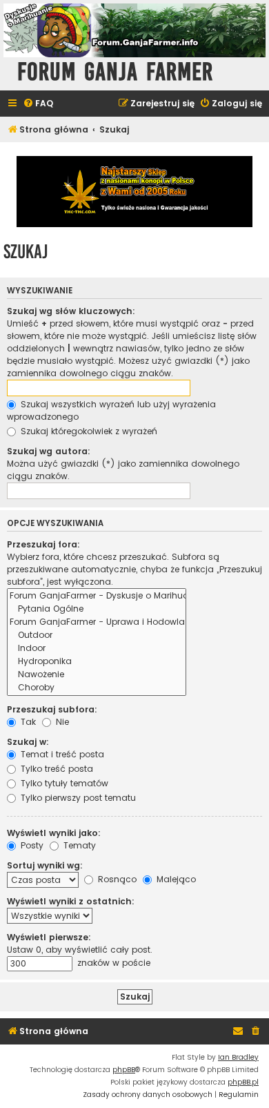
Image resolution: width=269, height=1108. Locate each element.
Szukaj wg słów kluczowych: (71, 311)
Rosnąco (116, 879)
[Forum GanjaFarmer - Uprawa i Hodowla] (96, 622)
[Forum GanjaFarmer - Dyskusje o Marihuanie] (96, 596)
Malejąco (175, 879)
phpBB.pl (243, 1082)
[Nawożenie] (96, 674)
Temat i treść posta (61, 754)
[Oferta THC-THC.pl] (134, 191)
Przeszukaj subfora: (52, 709)
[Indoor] (96, 648)
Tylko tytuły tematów (63, 783)
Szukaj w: (28, 742)
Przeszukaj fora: (43, 544)
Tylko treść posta (55, 769)
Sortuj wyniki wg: (45, 865)
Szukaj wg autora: (48, 451)
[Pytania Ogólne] (96, 609)
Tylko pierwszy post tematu (77, 798)
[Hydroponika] (96, 661)
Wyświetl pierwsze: (49, 937)
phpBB (123, 1070)
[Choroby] (96, 687)
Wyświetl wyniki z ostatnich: (70, 901)
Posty (30, 845)
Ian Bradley (238, 1057)
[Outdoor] (96, 635)
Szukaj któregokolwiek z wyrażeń (87, 431)
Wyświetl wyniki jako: (54, 833)
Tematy (78, 845)
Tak (27, 722)
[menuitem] (38, 104)
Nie (61, 722)
